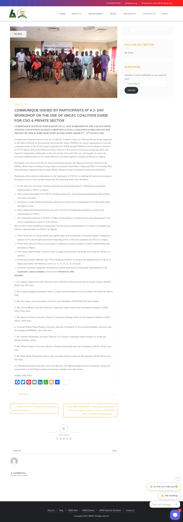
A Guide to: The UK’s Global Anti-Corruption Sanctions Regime (34, 408)
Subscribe (131, 90)
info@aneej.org (131, 3)
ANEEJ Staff (72, 510)
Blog (61, 510)
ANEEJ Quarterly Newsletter (110, 510)
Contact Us (130, 510)
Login (114, 451)
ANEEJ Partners (88, 510)
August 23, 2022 (21, 104)
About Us (51, 510)
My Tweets (129, 53)
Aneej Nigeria (23, 394)
